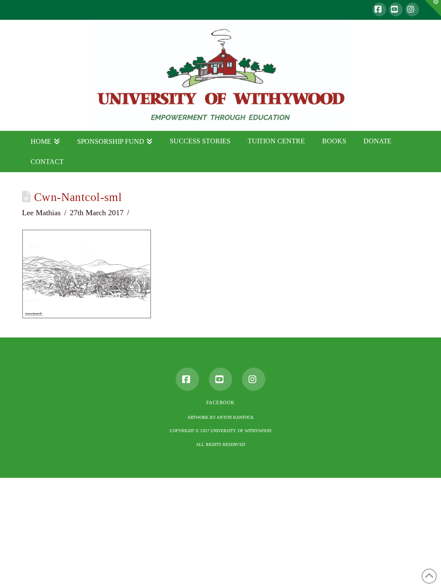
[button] (433, 8)
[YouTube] (396, 9)
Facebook (220, 402)
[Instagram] (412, 9)
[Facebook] (379, 9)
